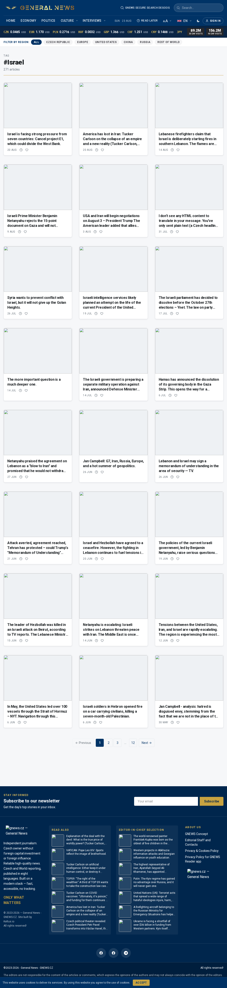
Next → (147, 743)
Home (10, 20)
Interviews (92, 20)
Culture (67, 20)
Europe (82, 42)
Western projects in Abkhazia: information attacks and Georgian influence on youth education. (154, 854)
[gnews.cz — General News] (40, 8)
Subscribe (211, 801)
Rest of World (168, 42)
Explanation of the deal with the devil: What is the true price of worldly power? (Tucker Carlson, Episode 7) (85, 840)
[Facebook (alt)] (113, 953)
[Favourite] (26, 149)
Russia (145, 42)
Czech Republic (58, 42)
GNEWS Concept (196, 834)
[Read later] (21, 149)
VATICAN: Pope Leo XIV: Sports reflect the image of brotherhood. (86, 852)
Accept (141, 982)
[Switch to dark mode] (198, 20)
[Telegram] (126, 953)
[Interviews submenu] (105, 21)
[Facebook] (101, 953)
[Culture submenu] (77, 21)
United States (106, 42)
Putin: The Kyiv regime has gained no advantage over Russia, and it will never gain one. (154, 882)
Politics (48, 20)
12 (133, 743)
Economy (28, 20)
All (36, 42)
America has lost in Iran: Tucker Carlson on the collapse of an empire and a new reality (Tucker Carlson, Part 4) (86, 911)
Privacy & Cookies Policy (202, 851)
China (128, 42)
